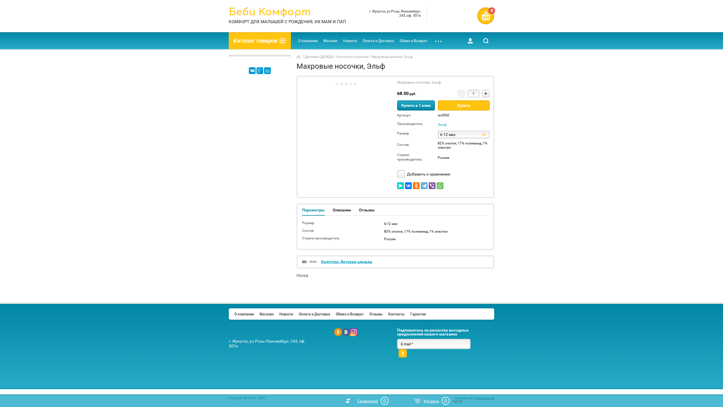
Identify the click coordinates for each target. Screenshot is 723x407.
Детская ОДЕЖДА (319, 57)
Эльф (442, 125)
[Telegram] (424, 185)
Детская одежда (356, 261)
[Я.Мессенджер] (400, 185)
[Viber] (432, 185)
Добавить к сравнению (428, 174)
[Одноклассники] (416, 185)
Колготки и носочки (353, 57)
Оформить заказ (485, 15)
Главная (299, 57)
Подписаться (402, 353)
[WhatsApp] (440, 185)
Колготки (330, 261)
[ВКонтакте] (408, 185)
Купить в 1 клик (416, 105)
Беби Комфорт (270, 12)
